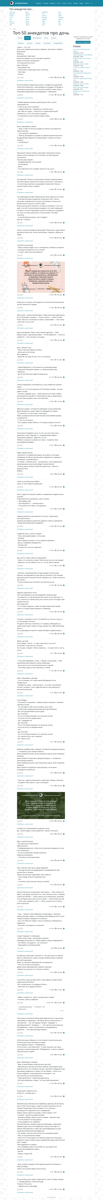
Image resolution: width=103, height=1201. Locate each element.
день (27, 12)
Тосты (58, 3)
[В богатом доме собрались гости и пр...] (63, 1055)
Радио (81, 3)
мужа (59, 14)
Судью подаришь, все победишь (82, 55)
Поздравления (58, 43)
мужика (60, 19)
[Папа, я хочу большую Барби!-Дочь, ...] (63, 487)
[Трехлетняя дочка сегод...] (63, 906)
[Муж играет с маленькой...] (63, 325)
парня (60, 15)
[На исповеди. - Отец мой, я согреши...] (63, 742)
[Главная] (12, 3)
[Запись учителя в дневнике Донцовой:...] (63, 238)
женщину (12, 12)
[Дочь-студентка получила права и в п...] (63, 509)
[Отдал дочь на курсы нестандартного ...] (63, 307)
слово (43, 23)
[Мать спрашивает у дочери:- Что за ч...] (63, 693)
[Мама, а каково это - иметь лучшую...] (63, 1002)
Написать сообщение (83, 42)
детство (44, 15)
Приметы (52, 3)
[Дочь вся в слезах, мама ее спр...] (63, 565)
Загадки (75, 3)
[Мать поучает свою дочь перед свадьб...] (63, 884)
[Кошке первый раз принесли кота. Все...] (63, 295)
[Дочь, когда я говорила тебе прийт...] (63, 1172)
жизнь (27, 17)
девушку (11, 14)
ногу (59, 23)
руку (59, 21)
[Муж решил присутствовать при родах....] (63, 172)
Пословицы (47, 43)
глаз (43, 14)
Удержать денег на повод (80, 64)
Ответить (62, 1010)
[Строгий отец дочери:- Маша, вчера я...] (63, 255)
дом (10, 25)
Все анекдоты (37, 38)
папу (43, 25)
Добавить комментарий (25, 80)
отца (59, 25)
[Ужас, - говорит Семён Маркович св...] (63, 928)
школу (27, 21)
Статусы (64, 3)
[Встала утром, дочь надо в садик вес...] (63, 1189)
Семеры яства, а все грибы (81, 84)
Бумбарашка (21, 3)
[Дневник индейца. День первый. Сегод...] (63, 773)
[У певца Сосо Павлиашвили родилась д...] (63, 834)
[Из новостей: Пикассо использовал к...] (63, 189)
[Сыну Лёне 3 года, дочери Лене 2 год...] (63, 990)
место (27, 15)
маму (43, 21)
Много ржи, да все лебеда (80, 87)
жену (10, 21)
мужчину (44, 17)
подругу (44, 19)
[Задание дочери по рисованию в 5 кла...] (63, 526)
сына (10, 17)
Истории (45, 3)
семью (28, 25)
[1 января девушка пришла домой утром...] (63, 119)
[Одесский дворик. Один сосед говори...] (63, 340)
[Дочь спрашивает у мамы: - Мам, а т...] (63, 145)
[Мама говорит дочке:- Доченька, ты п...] (63, 474)
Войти (87, 3)
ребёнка (11, 23)
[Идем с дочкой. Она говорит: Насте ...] (63, 653)
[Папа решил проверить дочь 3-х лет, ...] (63, 445)
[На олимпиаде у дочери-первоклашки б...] (63, 223)
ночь (59, 12)
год (10, 19)
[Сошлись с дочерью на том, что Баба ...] (63, 634)
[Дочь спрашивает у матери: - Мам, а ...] (63, 1083)
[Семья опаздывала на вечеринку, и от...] (63, 401)
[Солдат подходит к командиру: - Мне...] (63, 948)
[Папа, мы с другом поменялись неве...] (63, 786)
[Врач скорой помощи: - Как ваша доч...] (63, 860)
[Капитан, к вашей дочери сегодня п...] (63, 585)
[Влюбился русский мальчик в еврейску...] (63, 1157)
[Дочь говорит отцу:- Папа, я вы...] (63, 360)
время (27, 23)
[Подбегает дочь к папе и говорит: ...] (63, 550)
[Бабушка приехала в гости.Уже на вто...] (63, 612)
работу (28, 14)
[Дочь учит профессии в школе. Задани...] (63, 77)
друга (27, 19)
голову (11, 15)
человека (61, 17)
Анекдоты (39, 3)
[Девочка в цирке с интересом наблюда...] (63, 425)
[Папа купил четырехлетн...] (63, 1033)
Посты (70, 3)
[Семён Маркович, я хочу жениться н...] (63, 377)
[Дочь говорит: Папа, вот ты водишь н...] (63, 821)
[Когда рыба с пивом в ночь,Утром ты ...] (63, 1096)
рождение (45, 12)
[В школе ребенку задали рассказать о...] (63, 95)
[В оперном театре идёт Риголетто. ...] (63, 972)
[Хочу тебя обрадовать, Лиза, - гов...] (63, 671)
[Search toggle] (91, 3)
